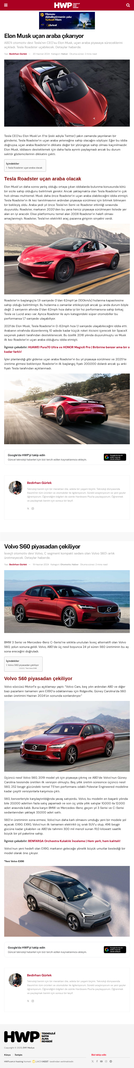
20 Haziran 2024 (41, 53)
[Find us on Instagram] (106, 1061)
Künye (7, 1055)
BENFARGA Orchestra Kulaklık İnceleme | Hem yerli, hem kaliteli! (74, 841)
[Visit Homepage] (67, 5)
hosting (19, 1061)
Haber (64, 53)
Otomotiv (65, 564)
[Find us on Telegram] (111, 1061)
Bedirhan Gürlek (18, 53)
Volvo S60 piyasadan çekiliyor (23, 665)
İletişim (18, 1055)
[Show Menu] (6, 5)
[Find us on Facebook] (97, 1061)
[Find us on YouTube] (101, 1061)
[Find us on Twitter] (92, 1061)
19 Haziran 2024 (41, 564)
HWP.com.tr (9, 1061)
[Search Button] (128, 5)
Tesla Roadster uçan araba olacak (25, 167)
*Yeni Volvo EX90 (31, 668)
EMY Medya (28, 1047)
